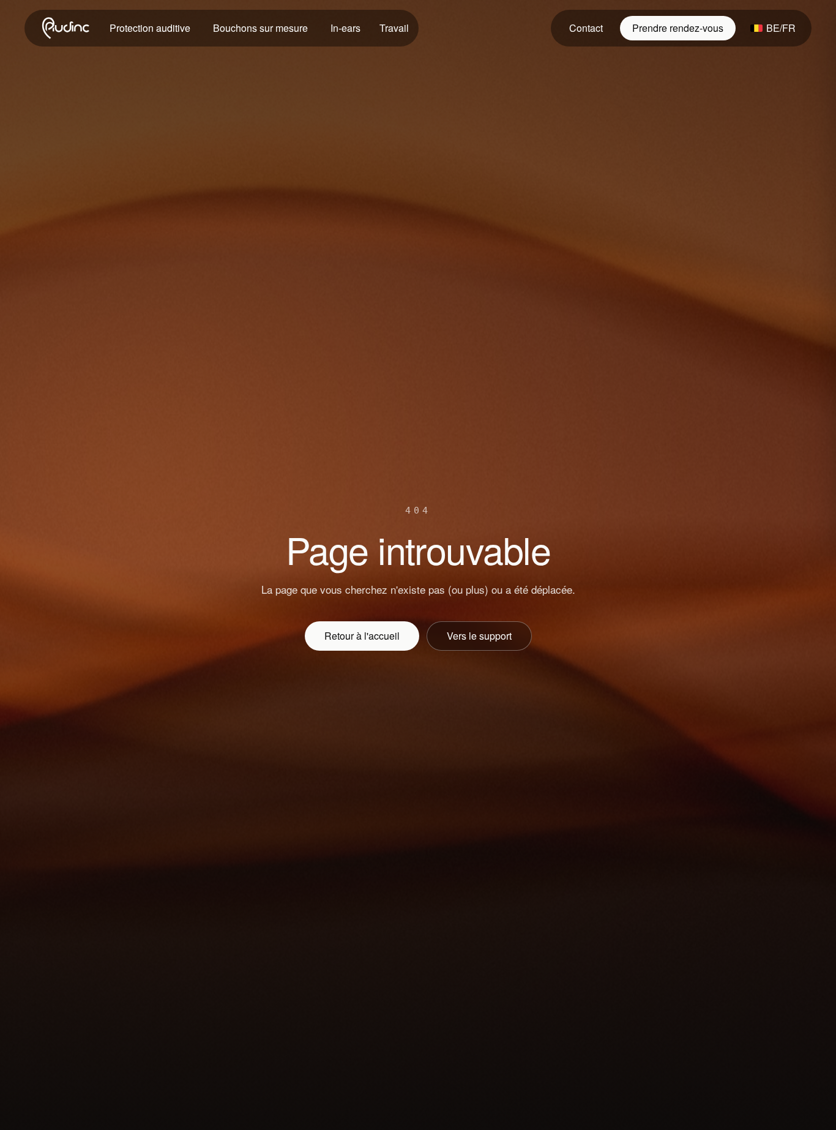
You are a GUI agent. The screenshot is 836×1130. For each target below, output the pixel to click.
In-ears (345, 28)
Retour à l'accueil (362, 636)
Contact (586, 28)
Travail (394, 28)
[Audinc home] (66, 28)
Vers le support (479, 636)
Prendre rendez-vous (677, 28)
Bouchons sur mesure (260, 28)
